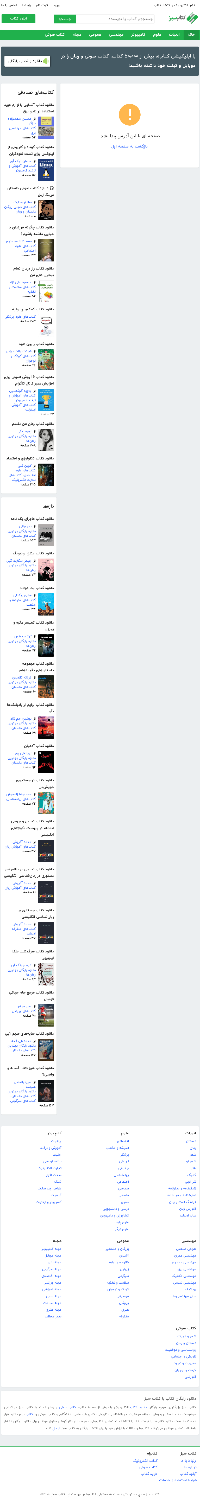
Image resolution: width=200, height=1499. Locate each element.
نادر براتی (25, 526)
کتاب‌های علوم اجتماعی (25, 248)
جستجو (65, 19)
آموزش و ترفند (50, 1148)
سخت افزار (53, 1175)
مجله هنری (53, 1310)
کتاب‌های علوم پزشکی (20, 317)
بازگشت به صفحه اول (129, 146)
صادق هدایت (23, 202)
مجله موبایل (53, 1255)
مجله (77, 34)
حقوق (125, 1202)
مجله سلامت (52, 1303)
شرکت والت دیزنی (19, 351)
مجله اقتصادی (51, 1276)
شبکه (57, 1182)
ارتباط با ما (188, 1460)
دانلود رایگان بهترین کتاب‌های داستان (22, 533)
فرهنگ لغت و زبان (182, 1202)
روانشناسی (121, 1175)
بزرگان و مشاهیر (117, 1249)
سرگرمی (123, 1276)
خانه (191, 34)
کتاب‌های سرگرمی (23, 1101)
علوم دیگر (122, 1229)
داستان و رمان (186, 1343)
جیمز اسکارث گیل (19, 561)
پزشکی (124, 1154)
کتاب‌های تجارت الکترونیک (22, 477)
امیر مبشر (25, 1006)
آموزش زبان (187, 1209)
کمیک (191, 1175)
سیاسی (123, 1188)
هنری (125, 1310)
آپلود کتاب (18, 18)
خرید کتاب (149, 1473)
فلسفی (123, 1195)
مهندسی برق (187, 1269)
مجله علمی (53, 1296)
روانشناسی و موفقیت (180, 1350)
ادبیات (174, 34)
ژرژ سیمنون (23, 636)
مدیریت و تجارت (184, 1363)
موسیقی (122, 1296)
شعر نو (191, 1161)
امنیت (57, 1154)
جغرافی (123, 1168)
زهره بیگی (24, 431)
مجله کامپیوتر (51, 1249)
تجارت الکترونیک (49, 1168)
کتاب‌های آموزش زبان (20, 846)
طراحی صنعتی (186, 1249)
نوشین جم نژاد (21, 718)
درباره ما (190, 1467)
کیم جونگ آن (21, 965)
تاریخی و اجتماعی (183, 1356)
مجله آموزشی (51, 1289)
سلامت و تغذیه (118, 1282)
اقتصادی (123, 1141)
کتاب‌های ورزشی (24, 1011)
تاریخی (124, 1161)
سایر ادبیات (188, 1215)
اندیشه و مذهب (117, 1148)
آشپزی (124, 1255)
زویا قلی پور (23, 753)
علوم (157, 34)
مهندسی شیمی (184, 1282)
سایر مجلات (53, 1316)
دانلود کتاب (138, 1407)
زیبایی (124, 1269)
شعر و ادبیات (186, 1336)
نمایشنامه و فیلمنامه (181, 1195)
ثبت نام (42, 5)
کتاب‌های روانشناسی (21, 799)
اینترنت (56, 1141)
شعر (193, 1154)
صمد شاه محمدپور (19, 241)
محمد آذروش (22, 842)
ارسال (56, 1428)
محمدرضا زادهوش (19, 794)
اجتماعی (123, 1182)
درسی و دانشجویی (116, 1209)
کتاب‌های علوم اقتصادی (25, 473)
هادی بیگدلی (22, 595)
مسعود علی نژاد (20, 282)
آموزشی (190, 1377)
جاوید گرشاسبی (20, 391)
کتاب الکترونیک (145, 1460)
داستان (191, 1141)
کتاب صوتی (55, 34)
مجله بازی (54, 1262)
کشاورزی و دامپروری (114, 1215)
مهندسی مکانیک (184, 1276)
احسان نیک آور (21, 161)
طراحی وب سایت (49, 1188)
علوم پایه (122, 1222)
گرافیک (56, 1195)
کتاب (29, 1414)
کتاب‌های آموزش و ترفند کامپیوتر (22, 168)
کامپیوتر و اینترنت (48, 1202)
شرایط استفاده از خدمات (178, 1480)
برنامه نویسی (52, 1161)
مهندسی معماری (184, 1262)
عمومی (95, 34)
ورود (56, 5)
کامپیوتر (138, 34)
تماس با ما (9, 5)
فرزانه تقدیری (22, 677)
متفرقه (124, 1316)
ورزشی (124, 1303)
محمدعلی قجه (21, 1041)
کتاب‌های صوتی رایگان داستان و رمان (20, 209)
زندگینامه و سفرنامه (182, 1188)
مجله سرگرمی (51, 1269)
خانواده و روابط (118, 1262)
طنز (193, 1168)
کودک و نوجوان (118, 1289)
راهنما (26, 5)
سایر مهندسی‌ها (184, 1296)
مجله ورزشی (52, 1282)
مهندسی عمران (185, 1255)
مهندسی (116, 34)
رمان (193, 1148)
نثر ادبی (190, 1182)
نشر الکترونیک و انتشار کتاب (174, 5)
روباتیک (190, 1289)
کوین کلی (25, 466)
